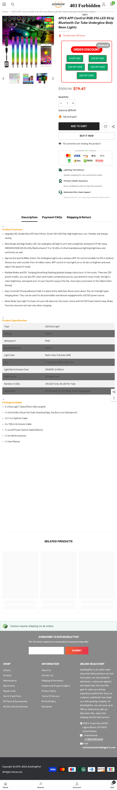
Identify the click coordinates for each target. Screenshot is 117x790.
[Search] (13, 4)
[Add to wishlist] (105, 126)
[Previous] (3, 78)
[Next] (53, 78)
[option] (28, 42)
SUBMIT (77, 650)
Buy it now (87, 135)
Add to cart (79, 126)
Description (29, 217)
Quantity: (63, 97)
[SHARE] (112, 126)
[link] (20, 602)
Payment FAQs (52, 217)
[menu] (4, 4)
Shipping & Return (79, 217)
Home (5, 12)
